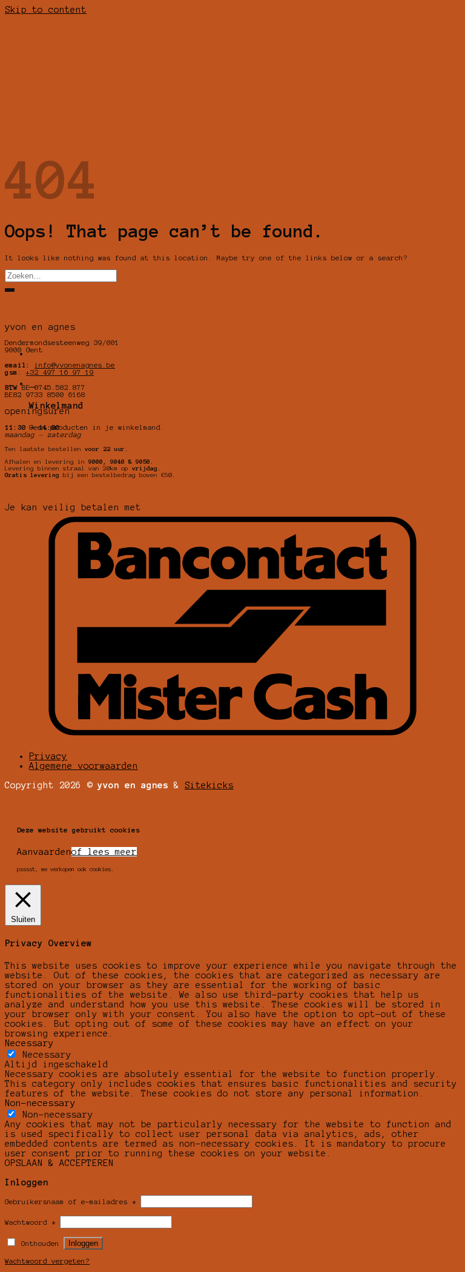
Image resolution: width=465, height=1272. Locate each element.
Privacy (48, 756)
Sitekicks (209, 785)
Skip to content (46, 10)
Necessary (46, 1054)
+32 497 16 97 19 (60, 372)
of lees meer (104, 852)
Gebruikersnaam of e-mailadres (70, 1201)
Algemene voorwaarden (83, 766)
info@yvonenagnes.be (75, 365)
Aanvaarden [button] (44, 852)
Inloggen (83, 1243)
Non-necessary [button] (40, 1103)
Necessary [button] (29, 1043)
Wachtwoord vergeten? (47, 1261)
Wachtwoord (30, 1222)
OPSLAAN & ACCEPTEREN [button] (59, 1163)
